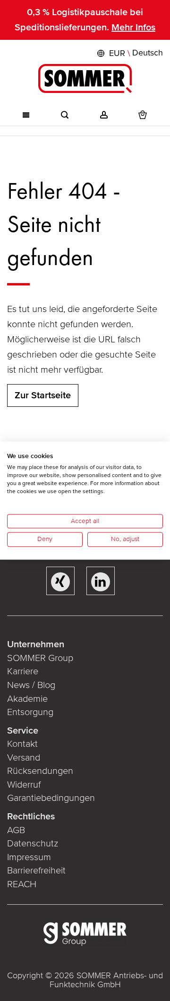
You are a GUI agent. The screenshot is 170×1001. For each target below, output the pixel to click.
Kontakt (22, 744)
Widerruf (24, 784)
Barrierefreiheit (36, 870)
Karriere (22, 671)
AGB (16, 830)
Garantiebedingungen (51, 798)
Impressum (29, 857)
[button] (129, 53)
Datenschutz (32, 843)
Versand (23, 757)
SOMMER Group (40, 658)
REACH (21, 884)
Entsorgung (30, 712)
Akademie (28, 699)
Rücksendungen (40, 771)
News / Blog (31, 685)
